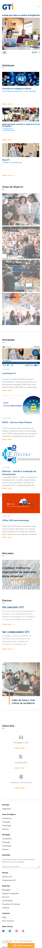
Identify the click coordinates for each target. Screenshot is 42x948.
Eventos (5, 829)
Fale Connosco (8, 921)
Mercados (5, 805)
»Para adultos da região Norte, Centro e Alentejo (19, 91)
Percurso (5, 897)
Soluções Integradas (10, 893)
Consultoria (6, 818)
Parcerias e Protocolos (11, 904)
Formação (6, 822)
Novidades (6, 835)
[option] (21, 33)
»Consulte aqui (11, 32)
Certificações (7, 900)
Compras (5, 908)
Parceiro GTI (7, 877)
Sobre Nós (6, 886)
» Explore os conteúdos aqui (12, 162)
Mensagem (6, 890)
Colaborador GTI (9, 880)
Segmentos (6, 809)
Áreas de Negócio (9, 814)
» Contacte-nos (7, 129)
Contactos (6, 913)
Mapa (4, 917)
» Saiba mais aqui (8, 130)
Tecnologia (6, 825)
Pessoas (5, 873)
